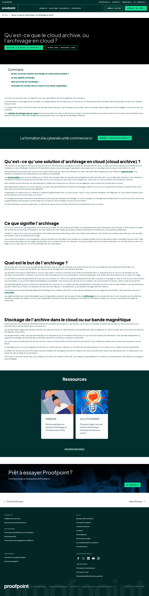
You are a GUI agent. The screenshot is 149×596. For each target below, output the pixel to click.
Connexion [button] (126, 2)
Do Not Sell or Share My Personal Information (97, 586)
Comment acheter (82, 526)
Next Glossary (135, 501)
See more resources (74, 449)
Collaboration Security (12, 518)
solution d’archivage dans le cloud (23, 113)
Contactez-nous (82, 572)
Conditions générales (38, 586)
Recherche (8, 2)
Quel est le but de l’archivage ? (25, 82)
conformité (9, 292)
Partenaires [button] (104, 2)
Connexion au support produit (15, 557)
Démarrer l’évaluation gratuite (114, 138)
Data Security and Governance (15, 522)
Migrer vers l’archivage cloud (61, 48)
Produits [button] (43, 8)
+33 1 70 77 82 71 (81, 564)
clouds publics (14, 177)
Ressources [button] (64, 8)
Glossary (5, 15)
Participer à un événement (85, 568)
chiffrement (89, 296)
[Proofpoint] (10, 8)
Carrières (79, 530)
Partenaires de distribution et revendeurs (19, 532)
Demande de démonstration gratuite (89, 576)
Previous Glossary (15, 501)
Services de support (11, 561)
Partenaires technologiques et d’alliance (18, 540)
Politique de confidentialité (58, 586)
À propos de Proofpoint (84, 518)
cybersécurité (127, 172)
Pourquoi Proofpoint (83, 522)
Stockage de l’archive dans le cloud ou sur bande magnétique (39, 86)
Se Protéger (131, 485)
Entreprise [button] (76, 8)
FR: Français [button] (139, 2)
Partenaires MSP (10, 536)
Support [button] (115, 2)
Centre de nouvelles (83, 538)
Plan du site (74, 586)
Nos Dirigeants (81, 534)
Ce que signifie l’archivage (22, 78)
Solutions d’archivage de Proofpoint (22, 48)
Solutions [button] (53, 8)
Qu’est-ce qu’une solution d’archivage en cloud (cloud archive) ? (40, 74)
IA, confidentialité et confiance (87, 542)
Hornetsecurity (81, 546)
